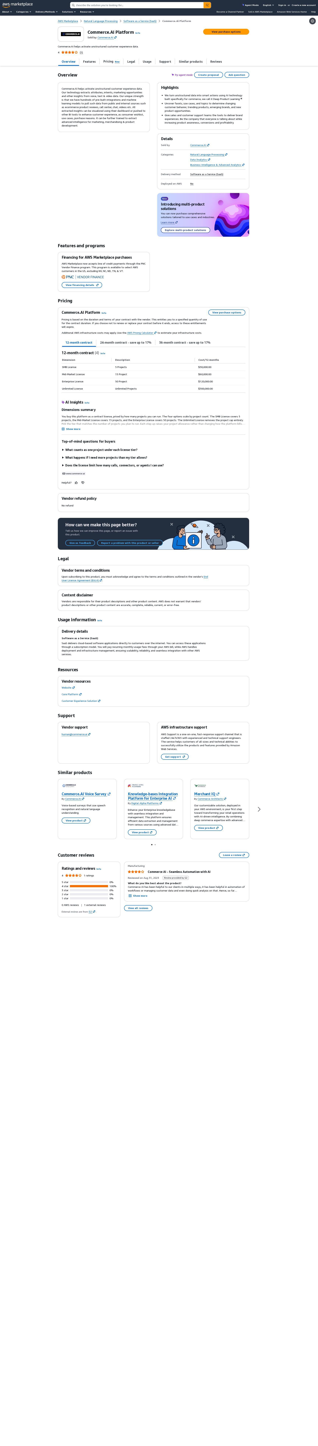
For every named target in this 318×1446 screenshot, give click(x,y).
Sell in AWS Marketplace (260, 11)
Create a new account (304, 5)
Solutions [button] (67, 11)
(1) (81, 52)
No (191, 183)
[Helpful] (76, 483)
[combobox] (137, 5)
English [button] (267, 5)
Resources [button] (85, 11)
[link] (176, 21)
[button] (137, 33)
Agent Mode (252, 5)
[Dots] (151, 844)
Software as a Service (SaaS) (206, 174)
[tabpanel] (153, 371)
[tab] (68, 61)
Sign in (282, 5)
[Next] (259, 809)
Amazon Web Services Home (292, 11)
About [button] (5, 11)
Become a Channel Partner (230, 11)
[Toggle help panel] (312, 21)
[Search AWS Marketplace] (207, 5)
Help (313, 11)
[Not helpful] (83, 483)
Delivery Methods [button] (45, 11)
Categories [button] (22, 11)
